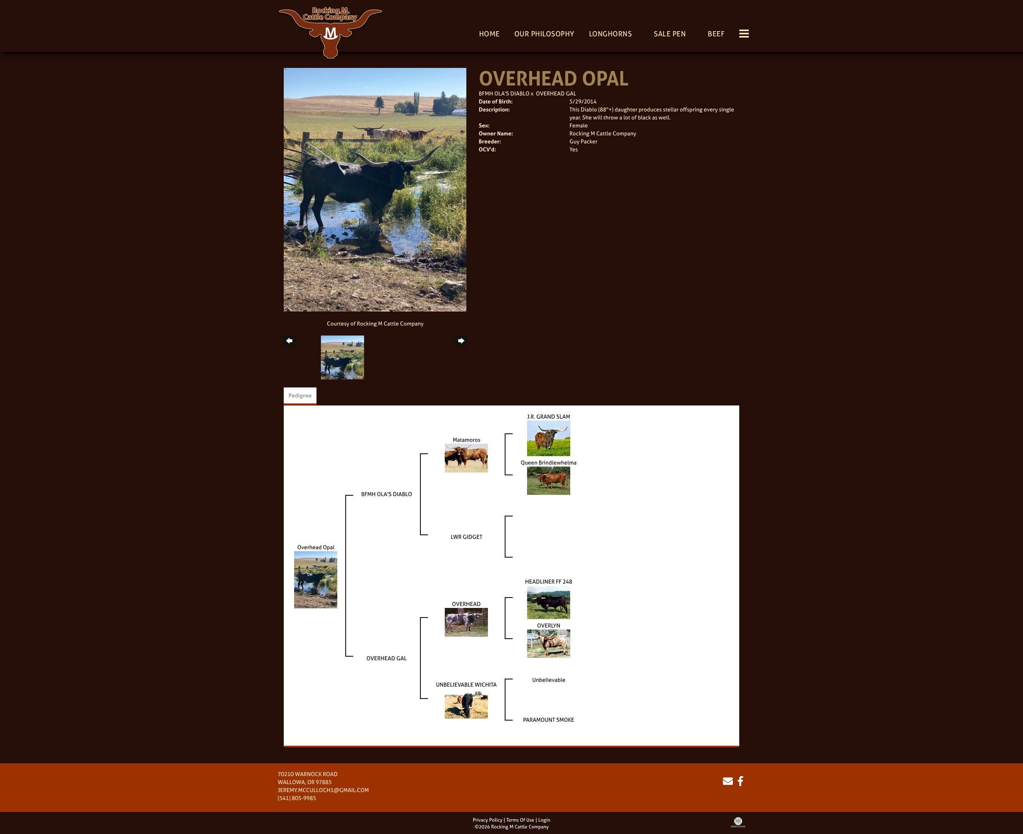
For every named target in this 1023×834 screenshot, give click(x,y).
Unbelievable (548, 679)
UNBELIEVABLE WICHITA (466, 684)
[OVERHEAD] (466, 621)
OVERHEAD (466, 604)
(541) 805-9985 (297, 798)
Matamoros (466, 439)
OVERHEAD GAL (556, 93)
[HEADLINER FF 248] (548, 601)
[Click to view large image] (375, 189)
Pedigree (300, 395)
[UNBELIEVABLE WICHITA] (466, 703)
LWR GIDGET (466, 536)
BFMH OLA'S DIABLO (504, 93)
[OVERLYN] (548, 643)
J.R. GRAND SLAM (548, 416)
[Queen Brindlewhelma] (548, 480)
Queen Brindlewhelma (549, 462)
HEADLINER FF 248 (548, 581)
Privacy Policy (487, 820)
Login (544, 820)
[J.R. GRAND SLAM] (548, 437)
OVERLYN (548, 625)
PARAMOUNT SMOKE (548, 719)
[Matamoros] (466, 457)
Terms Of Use (520, 820)
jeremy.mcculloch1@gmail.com (323, 790)
